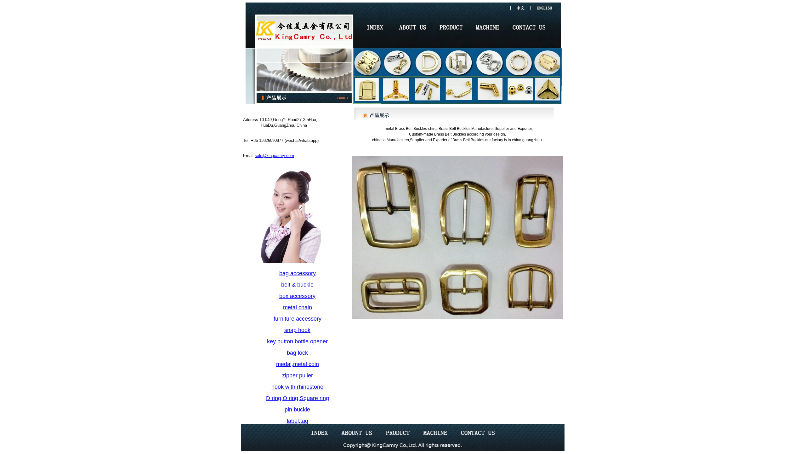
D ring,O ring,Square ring (297, 398)
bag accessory (297, 273)
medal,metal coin (297, 364)
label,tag (297, 421)
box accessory (297, 296)
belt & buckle (297, 285)
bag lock (297, 353)
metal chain (297, 307)
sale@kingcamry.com (274, 155)
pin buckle (297, 409)
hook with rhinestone (297, 387)
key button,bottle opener (297, 341)
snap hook (297, 330)
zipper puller (297, 375)
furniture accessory (297, 319)
